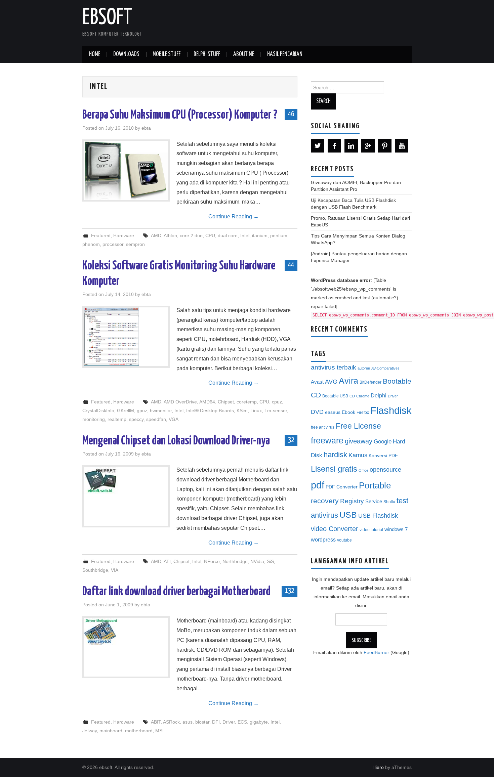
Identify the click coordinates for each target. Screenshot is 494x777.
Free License (358, 426)
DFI (216, 722)
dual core (228, 235)
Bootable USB (335, 396)
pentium (278, 235)
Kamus (357, 455)
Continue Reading (233, 216)
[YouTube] (401, 146)
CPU (210, 235)
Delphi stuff (207, 54)
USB (348, 514)
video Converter (334, 528)
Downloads (126, 54)
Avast (317, 382)
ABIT (156, 722)
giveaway (358, 441)
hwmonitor (161, 410)
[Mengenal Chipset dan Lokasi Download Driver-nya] (126, 480)
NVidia (257, 561)
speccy (136, 419)
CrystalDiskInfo (98, 410)
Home (94, 54)
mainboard (110, 730)
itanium (259, 235)
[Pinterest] (385, 146)
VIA (114, 570)
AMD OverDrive (180, 401)
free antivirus (322, 427)
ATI (167, 561)
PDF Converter (342, 486)
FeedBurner (376, 652)
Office (363, 470)
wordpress (323, 539)
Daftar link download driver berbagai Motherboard (176, 592)
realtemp (117, 419)
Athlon (170, 235)
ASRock (171, 722)
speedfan (156, 419)
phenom (91, 244)
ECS (242, 722)
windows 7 (396, 529)
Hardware (123, 235)
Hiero (378, 767)
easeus (332, 412)
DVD (317, 411)
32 (291, 440)
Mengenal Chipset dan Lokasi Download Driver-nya (176, 441)
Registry (352, 501)
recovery (325, 501)
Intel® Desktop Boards (210, 410)
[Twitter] (317, 146)
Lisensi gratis (334, 468)
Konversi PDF (383, 455)
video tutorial (371, 529)
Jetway (89, 730)
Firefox (363, 412)
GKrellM (125, 410)
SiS (270, 561)
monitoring (93, 419)
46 (291, 114)
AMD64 (207, 401)
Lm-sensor (275, 410)
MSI (159, 730)
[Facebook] (334, 146)
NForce (212, 561)
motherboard (139, 730)
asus (187, 722)
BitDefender (370, 382)
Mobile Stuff (166, 54)
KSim (242, 410)
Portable (375, 485)
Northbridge (235, 561)
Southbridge (95, 570)
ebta (146, 128)
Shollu (389, 502)
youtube (344, 540)
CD (352, 396)
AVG (331, 381)
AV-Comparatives (385, 368)
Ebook (348, 412)
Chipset (226, 401)
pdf (317, 484)
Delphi (378, 395)
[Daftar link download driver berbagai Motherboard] (126, 631)
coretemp (247, 401)
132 (289, 591)
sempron (135, 244)
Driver (228, 722)
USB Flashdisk (378, 515)
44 (291, 265)
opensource (385, 469)
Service (373, 501)
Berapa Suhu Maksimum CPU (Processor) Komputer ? (179, 115)
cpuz (277, 401)
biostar (202, 722)
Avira (348, 380)
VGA (173, 419)
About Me (243, 54)
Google (383, 441)
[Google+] (368, 146)
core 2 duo (191, 235)
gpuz (142, 410)
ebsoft (107, 18)
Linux (256, 410)
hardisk (335, 454)
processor (112, 244)
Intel (244, 235)
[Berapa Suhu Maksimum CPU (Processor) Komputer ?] (126, 170)
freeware (327, 440)
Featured (101, 235)
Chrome (362, 396)
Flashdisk (391, 410)
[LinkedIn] (351, 146)
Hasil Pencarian (284, 54)
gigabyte (259, 722)
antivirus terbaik (333, 367)
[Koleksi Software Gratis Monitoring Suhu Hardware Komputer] (126, 336)
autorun (364, 368)
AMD (156, 235)
